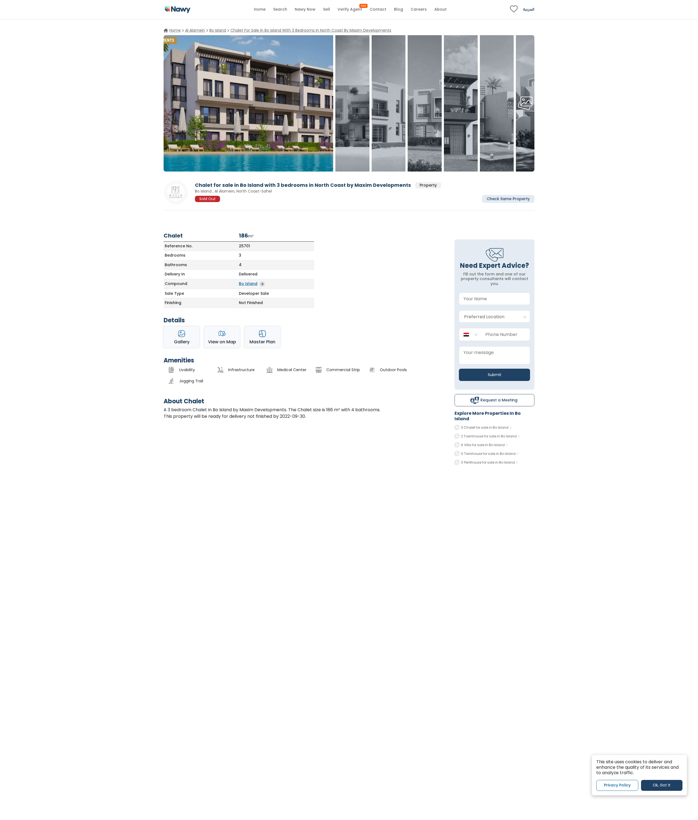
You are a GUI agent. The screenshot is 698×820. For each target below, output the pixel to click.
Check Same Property (508, 198)
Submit (494, 374)
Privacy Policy (617, 785)
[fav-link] (514, 9)
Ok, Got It (661, 785)
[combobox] (489, 317)
